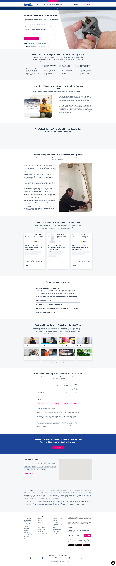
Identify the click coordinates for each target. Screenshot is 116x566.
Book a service (88, 4)
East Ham (37, 463)
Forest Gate (53, 466)
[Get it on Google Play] (78, 545)
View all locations (29, 473)
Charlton (49, 463)
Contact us (40, 522)
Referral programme (27, 532)
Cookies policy (41, 535)
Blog (24, 538)
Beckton (43, 463)
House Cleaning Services (58, 518)
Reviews (40, 520)
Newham (26, 463)
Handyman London (57, 540)
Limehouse (26, 469)
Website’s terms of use (42, 533)
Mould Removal (56, 549)
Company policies (41, 527)
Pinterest (77, 540)
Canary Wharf (27, 466)
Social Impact (26, 530)
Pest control (55, 535)
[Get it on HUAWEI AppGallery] (86, 545)
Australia (33, 557)
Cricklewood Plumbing (61, 496)
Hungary (73, 557)
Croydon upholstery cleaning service (57, 503)
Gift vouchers (26, 528)
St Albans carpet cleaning (42, 503)
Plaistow (32, 463)
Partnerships (26, 536)
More (61, 4)
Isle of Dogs (40, 466)
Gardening (55, 520)
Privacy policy (41, 531)
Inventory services (56, 533)
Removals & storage (57, 529)
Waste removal (56, 531)
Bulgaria (84, 557)
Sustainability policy (42, 529)
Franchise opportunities (28, 534)
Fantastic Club (45, 4)
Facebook (69, 540)
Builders (54, 527)
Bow (37, 469)
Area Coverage (26, 540)
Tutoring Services (56, 545)
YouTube (80, 540)
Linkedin (88, 540)
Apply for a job (52, 4)
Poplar (53, 463)
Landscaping (55, 522)
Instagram (84, 540)
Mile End (33, 469)
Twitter (73, 540)
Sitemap (25, 542)
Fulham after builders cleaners (74, 503)
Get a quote (31, 38)
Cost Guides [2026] (27, 518)
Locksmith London (56, 538)
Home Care (55, 547)
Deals (58, 4)
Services (37, 4)
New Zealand (46, 557)
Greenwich (42, 469)
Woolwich (47, 466)
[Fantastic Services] (28, 4)
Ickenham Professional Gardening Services (45, 496)
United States (60, 557)
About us (40, 518)
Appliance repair (56, 536)
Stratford (34, 466)
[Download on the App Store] (71, 545)
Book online (58, 447)
